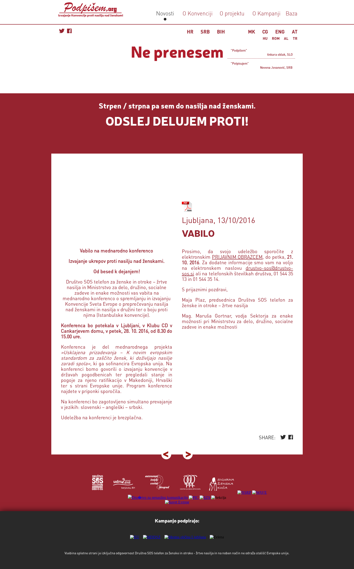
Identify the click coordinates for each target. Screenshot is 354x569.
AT (294, 31)
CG (265, 31)
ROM (276, 38)
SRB (205, 31)
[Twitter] (283, 438)
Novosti (165, 13)
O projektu (232, 13)
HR (190, 31)
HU (265, 38)
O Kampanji (266, 13)
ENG (280, 31)
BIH (221, 31)
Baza (290, 13)
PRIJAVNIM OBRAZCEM (237, 257)
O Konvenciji (198, 13)
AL (286, 38)
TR (295, 38)
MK (251, 31)
